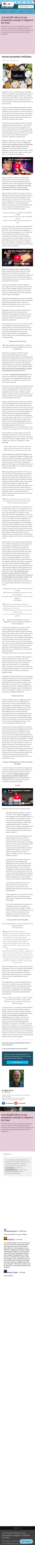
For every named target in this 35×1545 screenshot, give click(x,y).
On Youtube (21, 1103)
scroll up (17, 1528)
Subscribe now (17, 1062)
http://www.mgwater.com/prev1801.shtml (15, 1048)
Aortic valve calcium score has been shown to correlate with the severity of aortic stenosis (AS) (17, 369)
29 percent (17, 378)
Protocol (12, 11)
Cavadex (25, 815)
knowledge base (11, 1169)
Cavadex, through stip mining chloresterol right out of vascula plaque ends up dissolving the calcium (15, 775)
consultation (9, 1167)
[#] (6, 6)
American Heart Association (19, 374)
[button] (31, 6)
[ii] (7, 442)
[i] (27, 413)
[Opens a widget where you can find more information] (26, 1541)
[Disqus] (17, 1202)
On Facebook (9, 1103)
